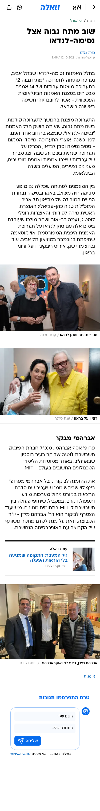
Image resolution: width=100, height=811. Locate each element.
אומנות (89, 676)
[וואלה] (50, 7)
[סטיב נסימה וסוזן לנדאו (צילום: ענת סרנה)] (50, 302)
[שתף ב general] (9, 7)
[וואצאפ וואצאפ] (19, 7)
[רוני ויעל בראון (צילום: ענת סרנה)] (50, 385)
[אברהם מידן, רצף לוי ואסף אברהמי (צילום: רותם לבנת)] (50, 626)
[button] (77, 7)
